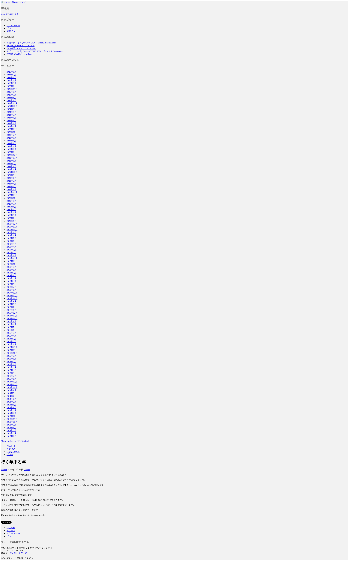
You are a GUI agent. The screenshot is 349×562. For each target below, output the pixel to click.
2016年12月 (12, 313)
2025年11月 (12, 89)
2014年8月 (11, 393)
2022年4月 (11, 166)
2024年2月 (11, 126)
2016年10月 (12, 318)
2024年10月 (12, 106)
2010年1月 (11, 436)
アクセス (11, 449)
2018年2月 (11, 287)
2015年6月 (11, 364)
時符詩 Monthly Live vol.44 (19, 54)
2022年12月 (12, 155)
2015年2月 (11, 376)
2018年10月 (12, 264)
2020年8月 (11, 201)
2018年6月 (11, 275)
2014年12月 (12, 382)
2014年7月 (11, 396)
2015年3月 (11, 373)
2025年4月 (11, 100)
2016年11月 (12, 316)
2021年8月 (11, 175)
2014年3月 (11, 407)
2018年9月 (11, 267)
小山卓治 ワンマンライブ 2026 (21, 48)
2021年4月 (11, 184)
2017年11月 (12, 295)
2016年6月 (11, 330)
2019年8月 (11, 235)
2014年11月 (12, 384)
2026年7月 (11, 75)
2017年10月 (12, 298)
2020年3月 (11, 215)
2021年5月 (11, 181)
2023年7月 (11, 135)
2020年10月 (12, 198)
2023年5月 (11, 141)
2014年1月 (11, 413)
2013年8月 (11, 427)
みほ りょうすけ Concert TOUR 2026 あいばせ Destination (35, 51)
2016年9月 (11, 321)
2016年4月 (11, 336)
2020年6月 (11, 207)
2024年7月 (11, 115)
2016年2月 (11, 341)
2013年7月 (11, 430)
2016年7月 (11, 327)
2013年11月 (12, 419)
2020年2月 (11, 218)
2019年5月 (11, 244)
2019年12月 (12, 224)
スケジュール (13, 25)
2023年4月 (11, 143)
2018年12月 (12, 258)
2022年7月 (11, 163)
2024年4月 (11, 123)
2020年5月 (11, 209)
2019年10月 (12, 229)
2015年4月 (11, 370)
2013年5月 (11, 433)
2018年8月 (11, 270)
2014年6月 (11, 399)
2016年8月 (11, 324)
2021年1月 (11, 189)
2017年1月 (11, 310)
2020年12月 (12, 192)
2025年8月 (11, 92)
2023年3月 (11, 146)
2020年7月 (11, 204)
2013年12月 (12, 416)
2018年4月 (11, 281)
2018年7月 (11, 273)
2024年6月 (11, 118)
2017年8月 (11, 304)
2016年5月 (11, 333)
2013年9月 (11, 425)
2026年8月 (11, 72)
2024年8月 (11, 112)
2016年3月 (11, 339)
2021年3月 (11, 186)
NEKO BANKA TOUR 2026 (20, 45)
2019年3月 (11, 250)
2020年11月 (12, 195)
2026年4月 (11, 80)
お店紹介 (11, 446)
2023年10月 (12, 132)
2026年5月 (11, 77)
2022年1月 (11, 169)
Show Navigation (8, 441)
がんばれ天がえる (10, 14)
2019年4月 (11, 247)
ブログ (10, 28)
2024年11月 (12, 103)
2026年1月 (11, 86)
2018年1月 (11, 290)
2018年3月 (11, 284)
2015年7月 (11, 361)
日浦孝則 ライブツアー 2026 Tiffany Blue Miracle (31, 43)
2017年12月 (12, 293)
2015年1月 (11, 379)
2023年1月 (11, 152)
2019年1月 (11, 255)
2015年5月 (11, 367)
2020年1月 (11, 221)
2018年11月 (12, 261)
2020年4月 (11, 212)
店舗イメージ (13, 31)
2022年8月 (11, 161)
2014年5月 (11, 402)
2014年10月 (12, 387)
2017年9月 (11, 301)
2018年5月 (11, 278)
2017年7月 (11, 307)
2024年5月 (11, 120)
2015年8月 (11, 359)
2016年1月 (11, 344)
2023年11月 (12, 129)
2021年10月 (12, 172)
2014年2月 (11, 410)
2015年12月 (12, 347)
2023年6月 (11, 138)
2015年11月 (12, 350)
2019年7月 (11, 238)
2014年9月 (11, 390)
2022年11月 (12, 158)
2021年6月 (11, 178)
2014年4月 (11, 404)
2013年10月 (12, 422)
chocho (4, 469)
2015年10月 (12, 353)
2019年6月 (11, 241)
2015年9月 (11, 356)
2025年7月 (11, 95)
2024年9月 (11, 109)
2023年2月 (11, 149)
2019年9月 (11, 232)
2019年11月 (12, 227)
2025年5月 (11, 97)
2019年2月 (11, 252)
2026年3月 (11, 83)
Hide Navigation (24, 441)
